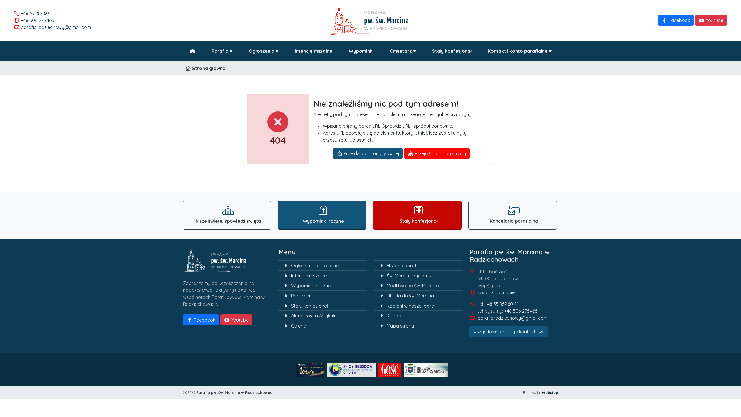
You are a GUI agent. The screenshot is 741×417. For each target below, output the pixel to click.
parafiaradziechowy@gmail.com (56, 27)
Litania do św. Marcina (410, 296)
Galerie (298, 326)
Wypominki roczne (311, 285)
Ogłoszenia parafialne (315, 265)
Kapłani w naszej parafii (412, 306)
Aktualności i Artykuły (314, 316)
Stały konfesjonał (452, 51)
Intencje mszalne (313, 51)
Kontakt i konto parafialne (518, 51)
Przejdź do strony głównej (370, 153)
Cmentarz (401, 51)
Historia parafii (402, 265)
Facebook (678, 20)
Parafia (221, 51)
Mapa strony (400, 326)
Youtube (714, 20)
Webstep (550, 392)
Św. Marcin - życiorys (409, 276)
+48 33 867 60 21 (37, 13)
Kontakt (395, 316)
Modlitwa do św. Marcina (413, 285)
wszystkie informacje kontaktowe (508, 331)
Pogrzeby (301, 296)
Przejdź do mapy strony (440, 153)
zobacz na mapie (496, 292)
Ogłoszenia (262, 51)
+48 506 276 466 (37, 20)
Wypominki (361, 51)
